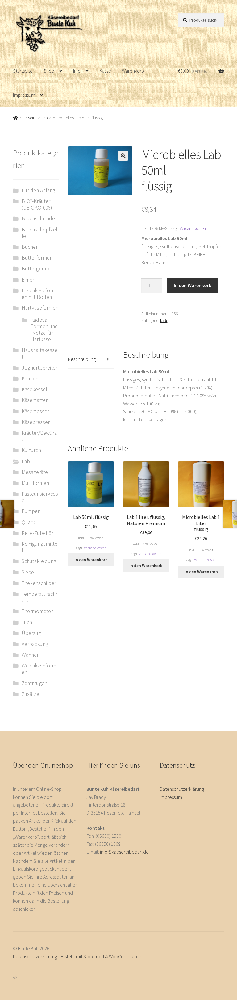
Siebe (28, 572)
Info (77, 71)
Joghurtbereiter (39, 367)
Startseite (23, 71)
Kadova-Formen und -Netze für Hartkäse (44, 329)
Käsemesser (35, 411)
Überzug (31, 633)
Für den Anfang (38, 190)
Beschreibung (82, 359)
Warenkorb (133, 71)
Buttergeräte (36, 268)
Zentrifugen (34, 683)
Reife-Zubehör (37, 533)
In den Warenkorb (193, 285)
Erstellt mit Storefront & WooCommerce (101, 956)
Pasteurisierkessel (40, 497)
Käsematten (35, 400)
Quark (28, 522)
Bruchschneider (39, 218)
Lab (44, 118)
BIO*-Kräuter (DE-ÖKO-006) (37, 204)
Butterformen (37, 257)
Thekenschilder (39, 583)
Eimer (28, 279)
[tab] (91, 359)
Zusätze (30, 694)
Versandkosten (193, 228)
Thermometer (37, 611)
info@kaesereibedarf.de (124, 852)
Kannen (30, 378)
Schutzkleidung (39, 561)
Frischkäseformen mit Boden (39, 293)
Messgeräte (35, 472)
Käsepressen (36, 422)
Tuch (27, 622)
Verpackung (35, 644)
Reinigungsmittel (39, 547)
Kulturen (31, 450)
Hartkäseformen (40, 307)
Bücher (30, 247)
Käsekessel (34, 389)
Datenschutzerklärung (182, 789)
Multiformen (35, 483)
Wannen (31, 654)
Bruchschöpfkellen (39, 232)
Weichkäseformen (39, 669)
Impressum (24, 95)
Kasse (105, 71)
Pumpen (31, 511)
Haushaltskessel (39, 353)
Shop (49, 71)
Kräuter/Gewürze (39, 436)
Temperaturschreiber (39, 597)
